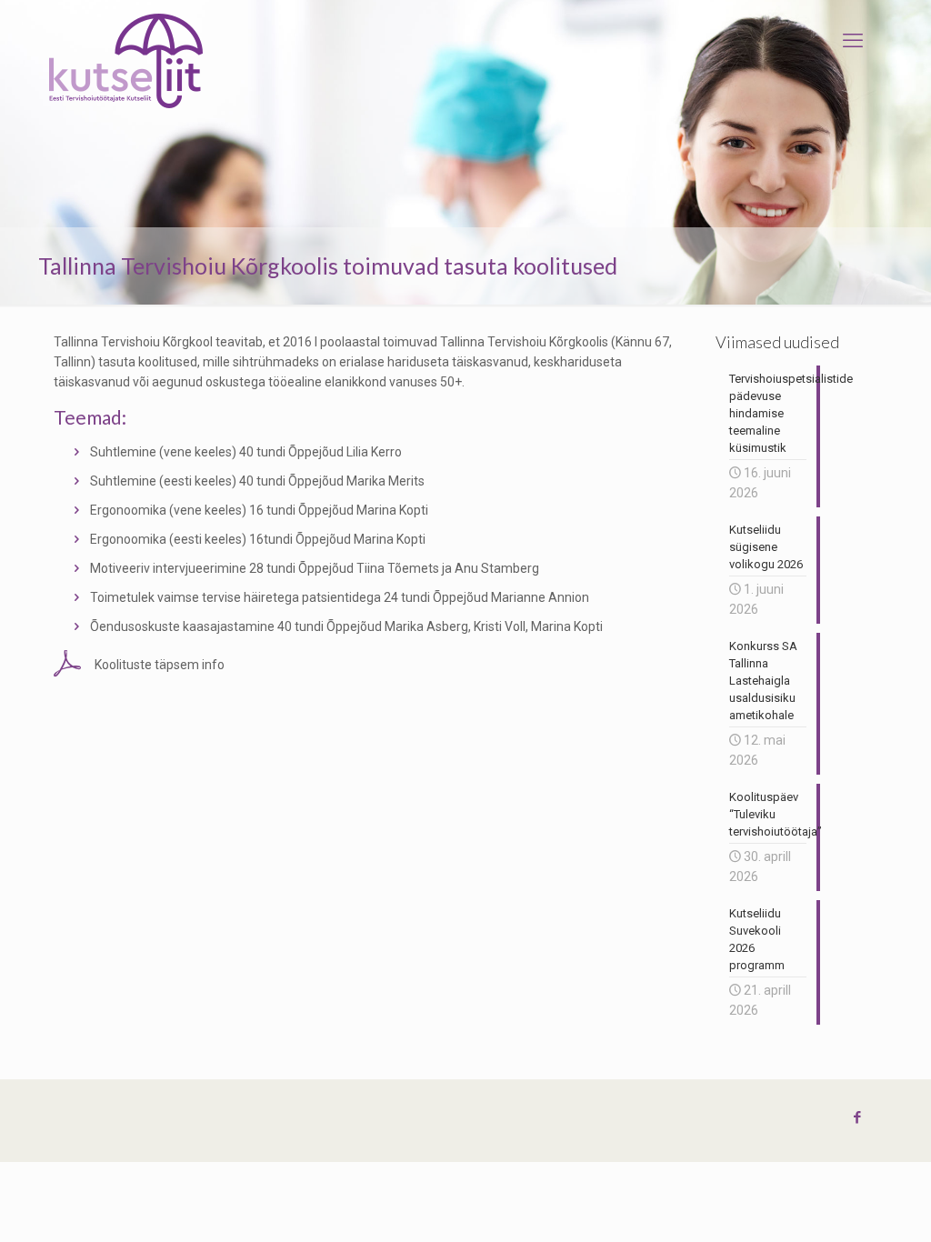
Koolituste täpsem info (160, 664)
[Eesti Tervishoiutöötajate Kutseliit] (126, 61)
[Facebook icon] (857, 1117)
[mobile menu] (852, 40)
